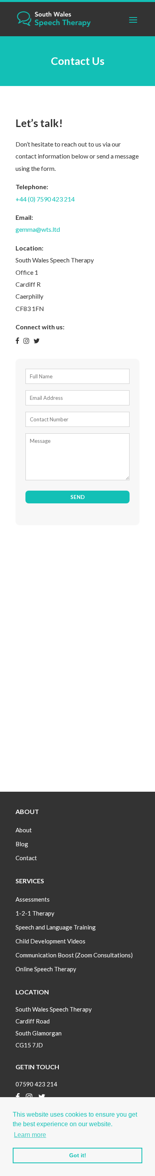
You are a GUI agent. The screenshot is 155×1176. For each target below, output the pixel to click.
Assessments (32, 899)
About (23, 830)
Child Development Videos (50, 941)
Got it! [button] (77, 1155)
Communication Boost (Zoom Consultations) (74, 955)
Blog (21, 843)
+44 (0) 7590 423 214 (45, 199)
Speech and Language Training (55, 927)
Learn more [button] (30, 1134)
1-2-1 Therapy (34, 913)
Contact (26, 857)
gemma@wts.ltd (37, 229)
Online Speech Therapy (45, 968)
